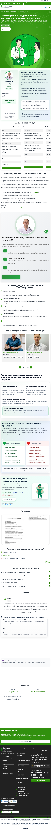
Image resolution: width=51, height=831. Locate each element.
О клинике (27, 748)
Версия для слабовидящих (9, 805)
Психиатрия (13, 11)
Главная (3, 11)
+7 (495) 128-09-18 (43, 0)
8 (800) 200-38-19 (12, 693)
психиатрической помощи (19, 207)
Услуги (7, 11)
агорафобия (35, 192)
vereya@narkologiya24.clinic (38, 691)
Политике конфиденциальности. (32, 824)
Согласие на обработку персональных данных (40, 817)
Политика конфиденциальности (21, 817)
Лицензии (35, 748)
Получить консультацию (11, 276)
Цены (17, 748)
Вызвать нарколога (9, 499)
